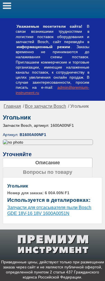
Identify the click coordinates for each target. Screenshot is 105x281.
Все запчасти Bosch (45, 106)
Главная (12, 106)
